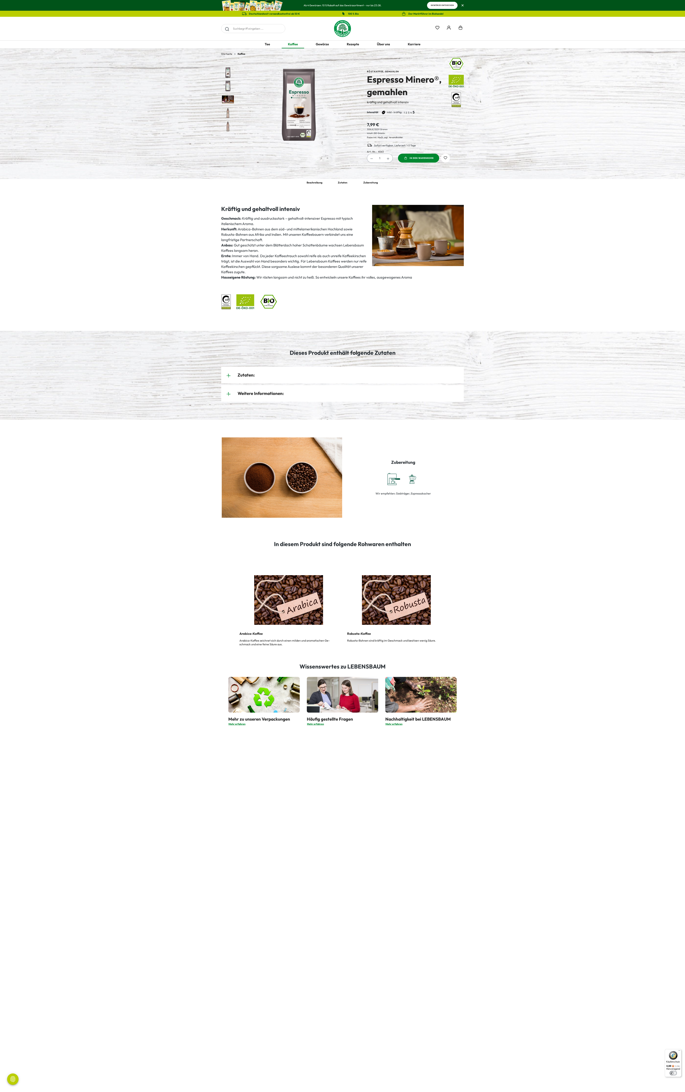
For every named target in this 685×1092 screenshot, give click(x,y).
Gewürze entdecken (442, 5)
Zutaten (342, 182)
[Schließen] (462, 5)
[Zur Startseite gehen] (342, 28)
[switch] (673, 1073)
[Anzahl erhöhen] (388, 158)
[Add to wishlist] (445, 158)
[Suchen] (227, 28)
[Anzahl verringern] (371, 158)
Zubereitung (370, 182)
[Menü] (679, 1051)
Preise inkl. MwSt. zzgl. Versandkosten (385, 137)
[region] (290, 104)
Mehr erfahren (237, 724)
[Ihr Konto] (449, 27)
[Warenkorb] (460, 28)
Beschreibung (314, 182)
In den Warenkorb (422, 158)
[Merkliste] (437, 27)
